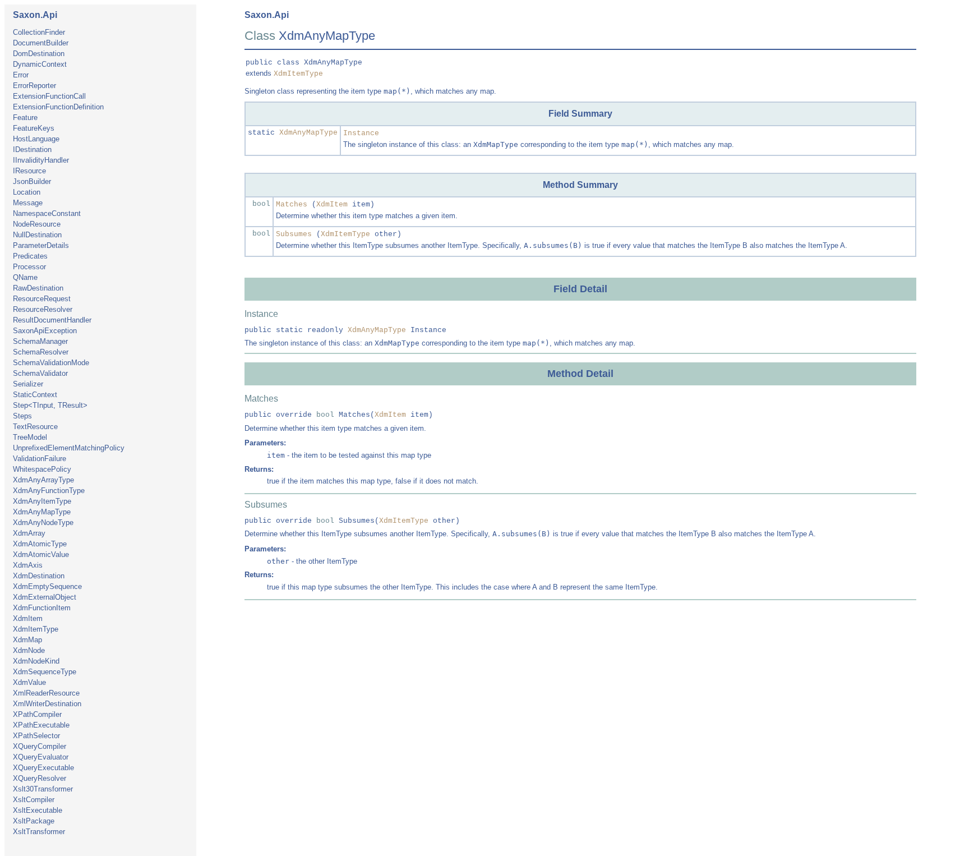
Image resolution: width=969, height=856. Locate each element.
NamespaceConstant (47, 213)
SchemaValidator (40, 373)
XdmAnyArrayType (43, 480)
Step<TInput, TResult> (50, 405)
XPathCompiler (37, 714)
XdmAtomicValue (41, 554)
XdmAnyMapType (42, 512)
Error (21, 75)
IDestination (32, 149)
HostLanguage (36, 139)
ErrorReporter (34, 85)
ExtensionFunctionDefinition (58, 107)
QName (25, 277)
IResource (29, 171)
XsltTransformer (39, 831)
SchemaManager (40, 341)
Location (26, 192)
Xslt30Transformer (43, 789)
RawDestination (38, 288)
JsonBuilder (32, 181)
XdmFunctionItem (42, 608)
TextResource (35, 426)
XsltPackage (33, 821)
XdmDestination (38, 576)
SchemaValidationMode (51, 362)
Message (28, 203)
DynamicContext (40, 64)
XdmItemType (35, 629)
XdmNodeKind (36, 661)
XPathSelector (36, 735)
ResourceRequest (42, 298)
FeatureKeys (33, 128)
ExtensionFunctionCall (49, 96)
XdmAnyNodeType (43, 522)
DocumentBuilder (40, 43)
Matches (291, 204)
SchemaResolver (40, 352)
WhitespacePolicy (42, 469)
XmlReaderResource (46, 693)
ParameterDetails (41, 245)
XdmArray (29, 533)
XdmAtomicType (40, 544)
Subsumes (294, 234)
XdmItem (28, 618)
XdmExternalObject (44, 597)
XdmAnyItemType (42, 501)
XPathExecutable (41, 725)
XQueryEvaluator (40, 757)
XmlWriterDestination (47, 703)
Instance (361, 133)
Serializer (28, 384)
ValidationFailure (39, 458)
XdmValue (29, 682)
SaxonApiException (45, 330)
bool (261, 204)
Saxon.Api (35, 15)
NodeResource (37, 224)
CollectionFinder (39, 32)
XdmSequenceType (44, 672)
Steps (22, 416)
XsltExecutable (37, 810)
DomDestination (38, 53)
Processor (29, 267)
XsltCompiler (33, 799)
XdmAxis (28, 565)
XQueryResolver (39, 778)
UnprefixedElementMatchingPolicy (68, 448)
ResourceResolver (42, 309)
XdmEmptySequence (47, 586)
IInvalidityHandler (41, 160)
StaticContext (35, 394)
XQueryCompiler (39, 746)
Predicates (30, 256)
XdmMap (27, 640)
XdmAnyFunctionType (49, 490)
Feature (25, 117)
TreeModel (30, 437)
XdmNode (29, 650)
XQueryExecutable (43, 767)
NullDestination (37, 235)
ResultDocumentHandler (52, 320)
